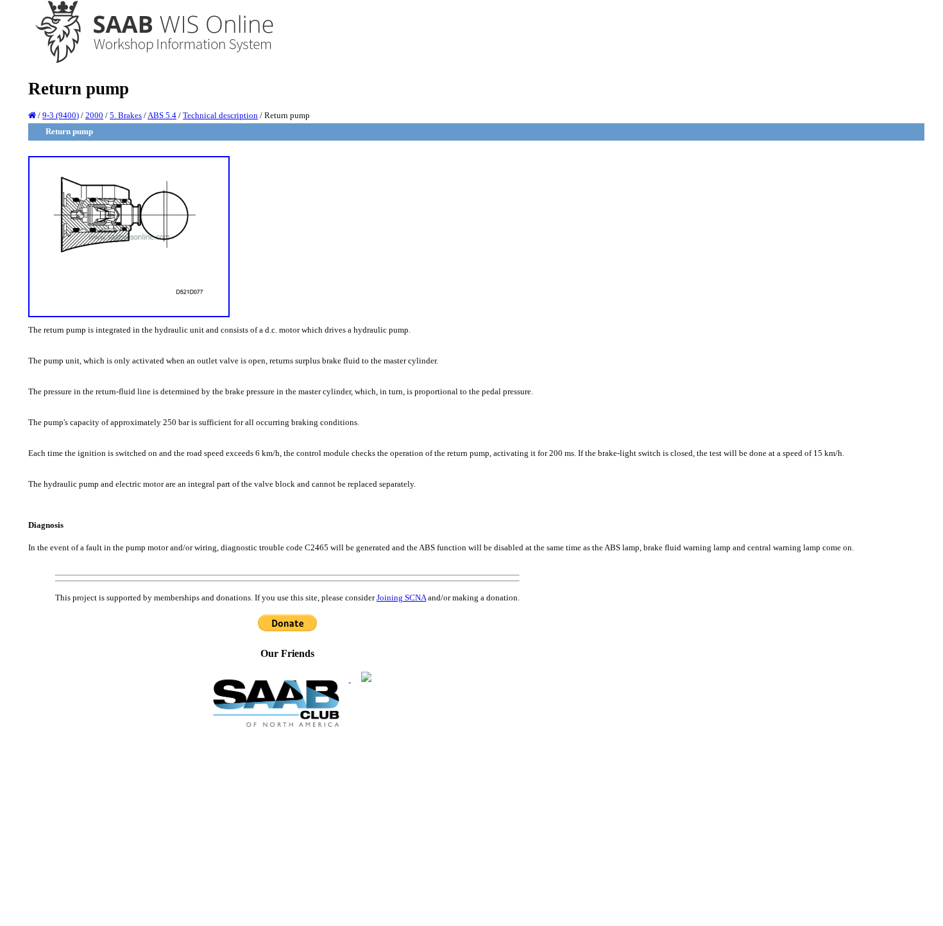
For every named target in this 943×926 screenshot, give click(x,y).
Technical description (220, 115)
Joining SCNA (401, 597)
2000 (94, 115)
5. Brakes (126, 115)
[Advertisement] (287, 826)
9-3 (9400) (60, 115)
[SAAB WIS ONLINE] (145, 61)
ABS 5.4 (162, 115)
